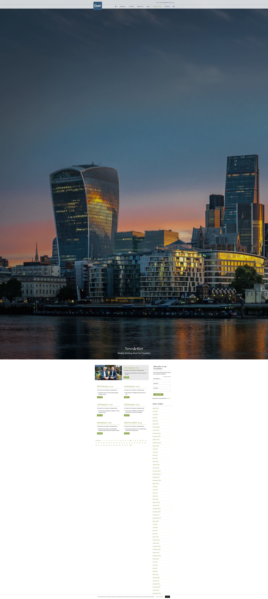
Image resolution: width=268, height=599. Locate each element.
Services (122, 6)
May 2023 (155, 530)
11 (123, 440)
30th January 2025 (132, 386)
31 (121, 443)
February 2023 (156, 540)
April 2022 (155, 571)
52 (124, 445)
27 (111, 443)
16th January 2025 (131, 404)
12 (125, 440)
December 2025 (157, 433)
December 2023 (157, 508)
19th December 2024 (133, 422)
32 (124, 443)
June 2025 (155, 452)
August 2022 (156, 559)
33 (126, 443)
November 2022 (157, 549)
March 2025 (155, 461)
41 (96, 445)
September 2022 (157, 555)
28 (114, 443)
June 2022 (155, 565)
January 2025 (156, 468)
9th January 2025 (104, 422)
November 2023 (157, 511)
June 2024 (155, 490)
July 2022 (155, 562)
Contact (167, 6)
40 (145, 443)
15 (132, 440)
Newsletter (157, 6)
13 (128, 440)
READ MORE (126, 377)
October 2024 (156, 477)
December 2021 (157, 584)
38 (139, 443)
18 (140, 440)
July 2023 (155, 524)
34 (129, 443)
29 (116, 443)
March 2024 (155, 499)
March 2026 (155, 424)
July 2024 (155, 486)
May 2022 (155, 568)
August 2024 (156, 483)
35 (132, 443)
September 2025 (157, 442)
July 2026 (155, 411)
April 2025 (155, 458)
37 (137, 443)
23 (101, 443)
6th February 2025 (105, 386)
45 (106, 445)
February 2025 (156, 464)
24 (103, 443)
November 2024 (157, 474)
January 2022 (156, 580)
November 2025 (157, 436)
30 (119, 443)
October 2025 (156, 439)
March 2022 (155, 574)
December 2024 (157, 471)
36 (134, 443)
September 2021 (157, 593)
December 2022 (157, 546)
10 (120, 440)
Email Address (157, 379)
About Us (140, 6)
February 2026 (156, 427)
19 (143, 440)
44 (104, 445)
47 (111, 445)
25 (106, 443)
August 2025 (156, 446)
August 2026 (156, 408)
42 (98, 445)
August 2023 (156, 521)
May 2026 (155, 417)
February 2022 (156, 577)
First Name (155, 383)
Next (130, 445)
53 (127, 445)
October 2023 (156, 515)
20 (145, 440)
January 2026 (156, 430)
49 (117, 445)
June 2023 (155, 527)
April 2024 (155, 496)
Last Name (155, 388)
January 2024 (156, 505)
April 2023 (155, 533)
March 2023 (155, 537)
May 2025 (155, 455)
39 (142, 443)
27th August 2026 (131, 367)
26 (108, 443)
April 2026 (155, 420)
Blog (148, 6)
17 (137, 440)
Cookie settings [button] (159, 596)
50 (120, 445)
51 (122, 445)
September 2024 (157, 480)
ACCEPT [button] (167, 596)
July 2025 (155, 449)
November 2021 (157, 587)
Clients (131, 6)
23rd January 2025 (105, 404)
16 (135, 440)
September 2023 (157, 518)
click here (168, 398)
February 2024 (156, 502)
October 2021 (156, 590)
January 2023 (156, 543)
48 (114, 445)
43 (101, 445)
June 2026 (155, 414)
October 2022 (156, 552)
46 (109, 445)
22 (98, 443)
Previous (98, 440)
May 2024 (155, 493)
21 (96, 443)
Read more (100, 397)
